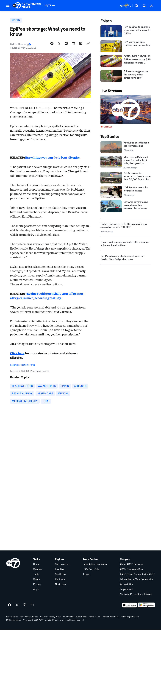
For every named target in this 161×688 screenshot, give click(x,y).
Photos (37, 584)
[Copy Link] (88, 43)
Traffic (36, 574)
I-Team (86, 574)
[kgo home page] (13, 563)
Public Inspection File (130, 617)
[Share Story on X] (59, 43)
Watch (36, 579)
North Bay (60, 584)
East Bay (59, 569)
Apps (36, 589)
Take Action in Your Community (136, 579)
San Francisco (62, 564)
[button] (8, 5)
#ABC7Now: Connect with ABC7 (137, 574)
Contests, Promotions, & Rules (136, 594)
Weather (37, 569)
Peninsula (60, 579)
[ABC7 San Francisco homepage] (26, 5)
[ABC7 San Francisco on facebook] (9, 605)
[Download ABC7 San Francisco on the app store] (129, 605)
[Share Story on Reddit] (66, 43)
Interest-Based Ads (111, 617)
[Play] (125, 109)
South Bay (60, 574)
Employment (126, 589)
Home (36, 564)
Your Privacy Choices (29, 617)
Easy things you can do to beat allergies (52, 157)
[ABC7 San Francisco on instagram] (24, 605)
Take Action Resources (95, 564)
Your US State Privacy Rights (75, 617)
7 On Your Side (91, 569)
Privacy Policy (12, 617)
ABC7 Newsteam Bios (131, 569)
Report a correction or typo (22, 364)
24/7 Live (49, 5)
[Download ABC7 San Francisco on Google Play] (146, 605)
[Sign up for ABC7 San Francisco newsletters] (32, 605)
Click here (17, 353)
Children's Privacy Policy (50, 617)
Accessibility (126, 584)
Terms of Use (94, 617)
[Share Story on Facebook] (52, 43)
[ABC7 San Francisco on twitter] (17, 605)
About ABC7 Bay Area (131, 564)
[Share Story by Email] (80, 43)
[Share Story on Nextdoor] (73, 43)
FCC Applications (13, 620)
